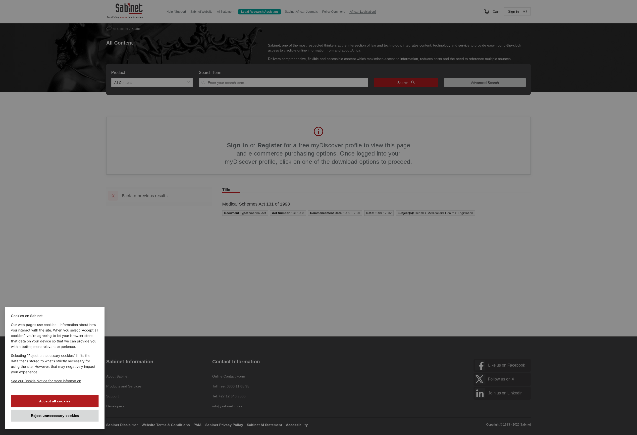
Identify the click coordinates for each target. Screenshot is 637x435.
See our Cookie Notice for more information (46, 381)
